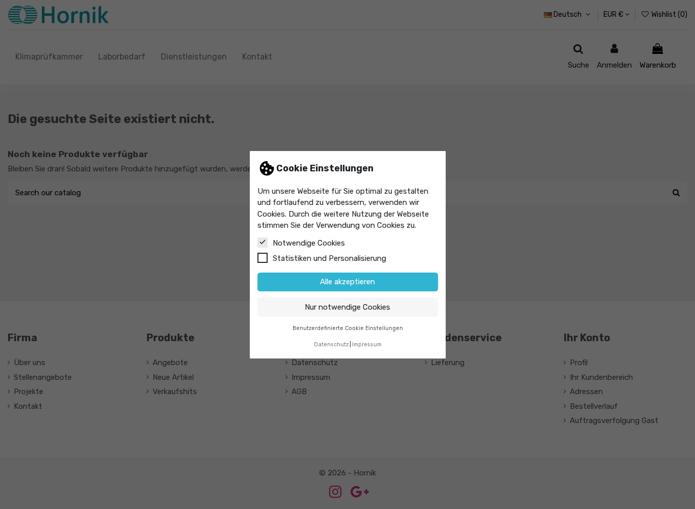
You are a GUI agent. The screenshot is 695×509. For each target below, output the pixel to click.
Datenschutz (331, 344)
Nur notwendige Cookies (347, 306)
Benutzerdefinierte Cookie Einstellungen (348, 327)
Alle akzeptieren (347, 281)
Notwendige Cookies (309, 242)
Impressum (367, 344)
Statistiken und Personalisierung (329, 257)
